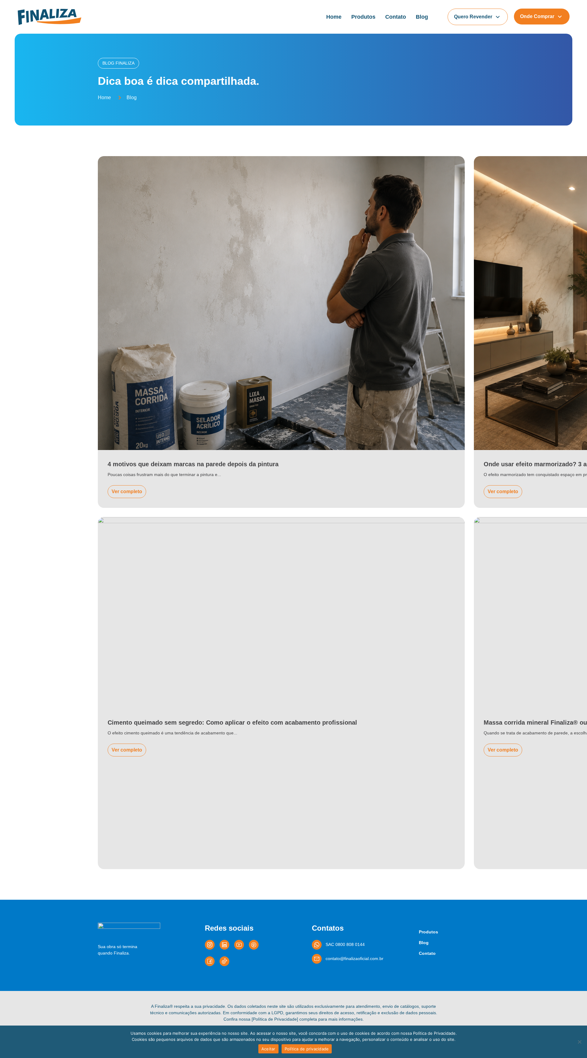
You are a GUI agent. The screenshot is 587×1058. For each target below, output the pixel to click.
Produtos (363, 17)
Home (333, 17)
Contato (395, 17)
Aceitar (268, 1048)
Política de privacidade (307, 1048)
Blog (422, 17)
